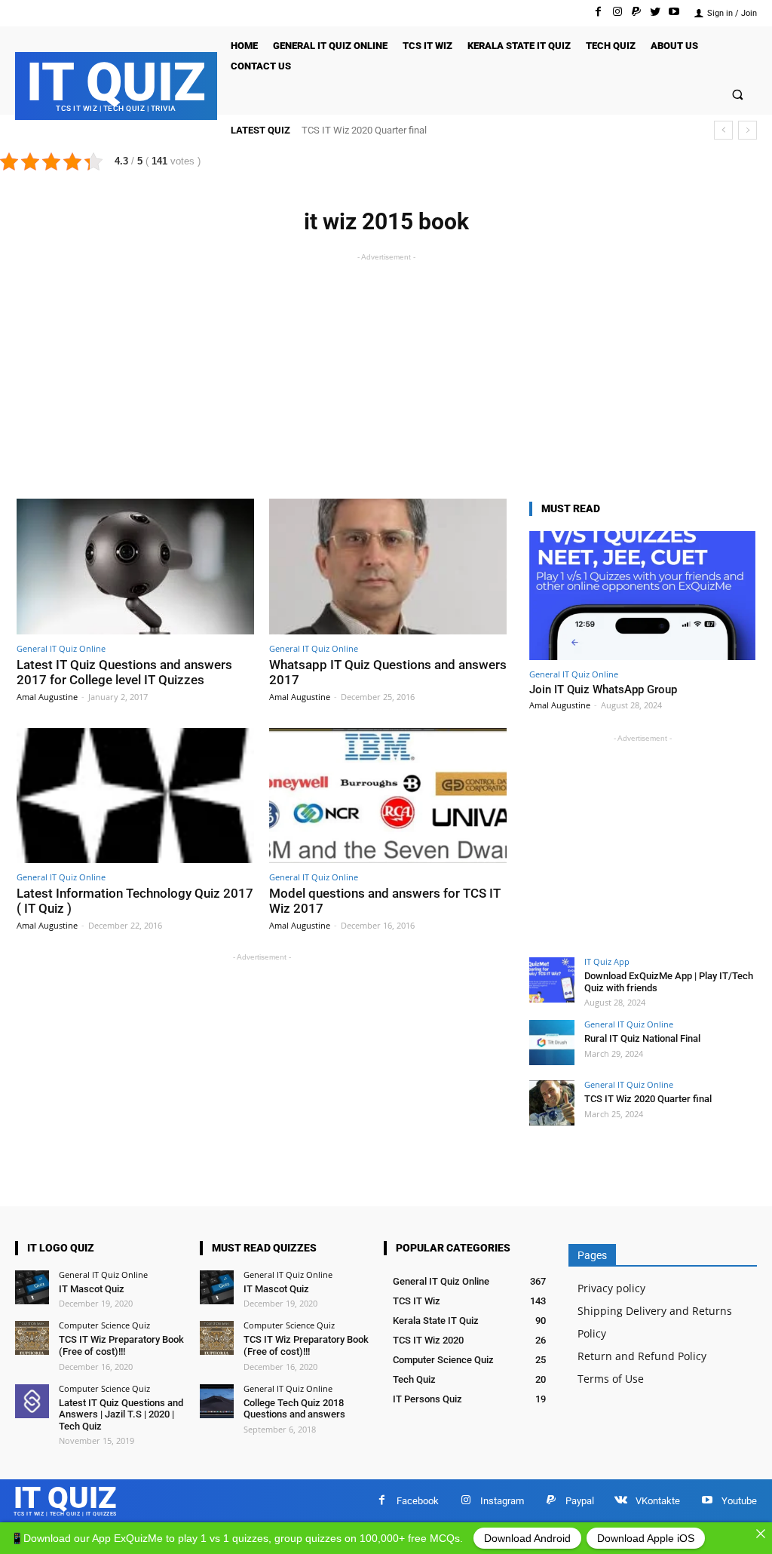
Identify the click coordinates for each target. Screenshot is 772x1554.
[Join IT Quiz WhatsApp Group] (642, 595)
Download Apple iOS (645, 1538)
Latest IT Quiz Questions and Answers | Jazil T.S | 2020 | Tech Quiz (121, 1414)
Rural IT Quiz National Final (642, 1038)
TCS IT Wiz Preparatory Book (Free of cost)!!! (121, 1345)
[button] (737, 95)
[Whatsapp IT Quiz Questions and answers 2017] (388, 566)
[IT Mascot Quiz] (32, 1287)
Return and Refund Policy (641, 1356)
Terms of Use (610, 1378)
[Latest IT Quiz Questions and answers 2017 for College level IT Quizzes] (135, 566)
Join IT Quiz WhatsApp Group (603, 689)
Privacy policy (611, 1288)
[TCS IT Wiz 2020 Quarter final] (551, 1103)
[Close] (760, 1533)
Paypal (579, 1500)
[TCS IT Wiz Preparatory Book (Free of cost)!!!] (32, 1338)
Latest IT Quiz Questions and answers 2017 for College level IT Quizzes (124, 672)
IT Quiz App (607, 961)
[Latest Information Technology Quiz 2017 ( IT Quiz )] (135, 796)
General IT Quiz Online (61, 648)
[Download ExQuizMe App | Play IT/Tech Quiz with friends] (551, 980)
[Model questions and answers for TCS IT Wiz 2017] (388, 796)
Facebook (418, 1500)
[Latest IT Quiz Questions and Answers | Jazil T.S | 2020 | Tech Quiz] (32, 1401)
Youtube (739, 1500)
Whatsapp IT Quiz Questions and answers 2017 (388, 672)
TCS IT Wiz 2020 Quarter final (364, 130)
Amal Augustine (47, 696)
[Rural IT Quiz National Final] (551, 1042)
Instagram (502, 1500)
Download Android (527, 1538)
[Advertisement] (386, 370)
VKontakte (658, 1500)
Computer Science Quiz (104, 1325)
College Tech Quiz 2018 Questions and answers (294, 1408)
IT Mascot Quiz (91, 1288)
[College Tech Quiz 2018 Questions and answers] (217, 1401)
